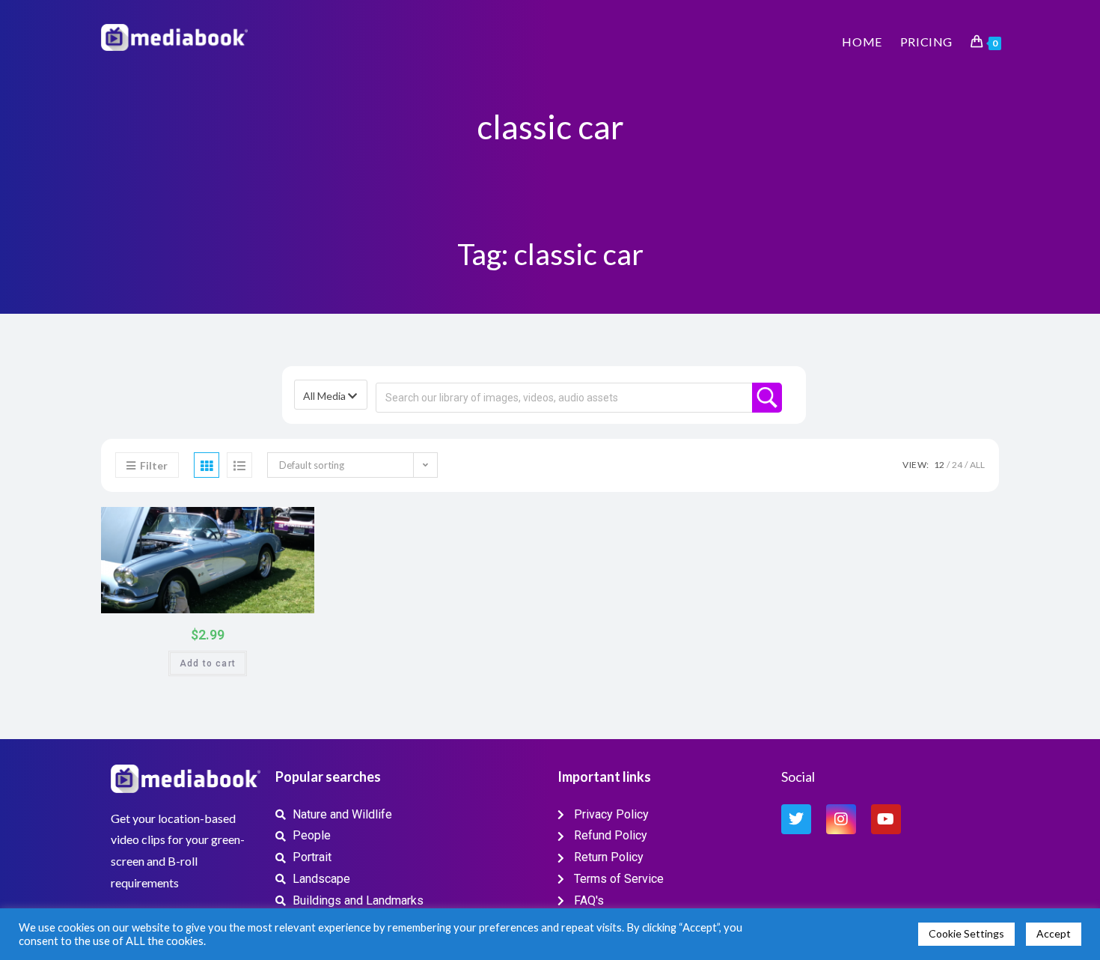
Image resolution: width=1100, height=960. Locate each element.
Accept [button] (1053, 933)
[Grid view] (206, 465)
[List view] (239, 465)
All (977, 464)
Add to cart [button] (208, 663)
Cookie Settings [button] (966, 933)
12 (939, 464)
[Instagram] (841, 819)
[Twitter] (796, 819)
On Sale (285, 599)
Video (271, 523)
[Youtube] (886, 819)
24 (957, 464)
